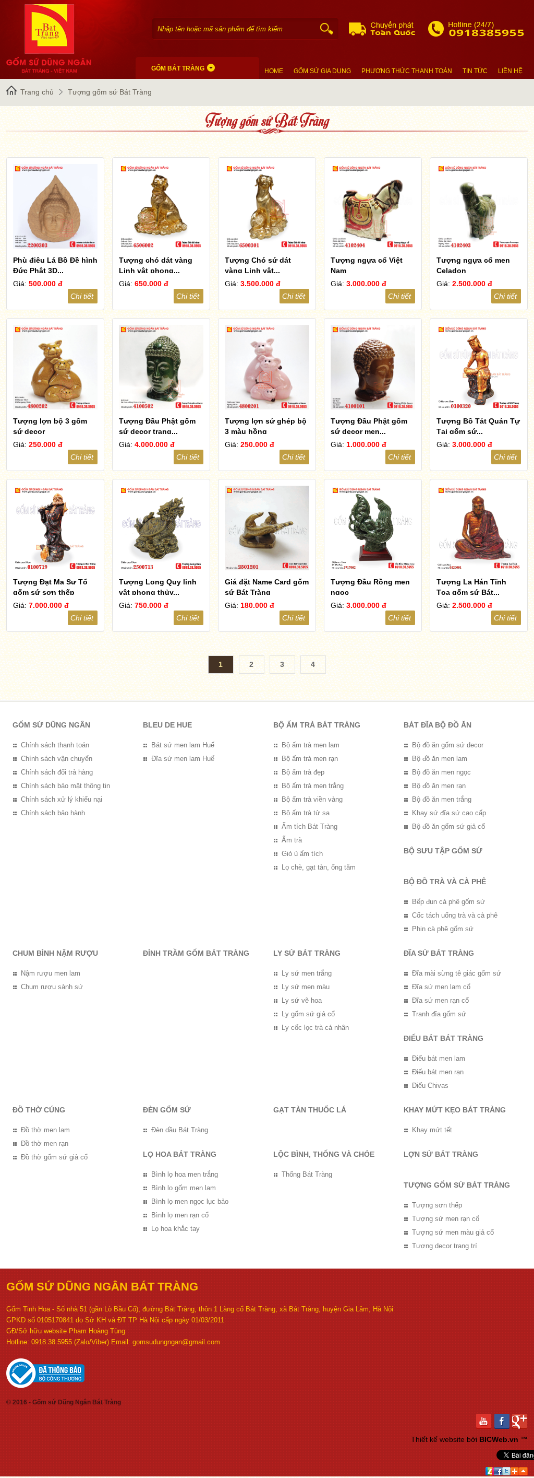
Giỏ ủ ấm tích (302, 854)
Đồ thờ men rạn (44, 1143)
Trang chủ (37, 92)
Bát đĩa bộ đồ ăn (437, 725)
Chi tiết (81, 296)
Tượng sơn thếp (437, 1205)
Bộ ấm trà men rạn (310, 759)
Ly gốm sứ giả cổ (308, 1014)
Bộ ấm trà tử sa (306, 813)
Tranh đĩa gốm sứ (439, 1014)
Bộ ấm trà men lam (310, 745)
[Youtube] (485, 1421)
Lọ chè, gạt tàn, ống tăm (319, 867)
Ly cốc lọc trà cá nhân (315, 1027)
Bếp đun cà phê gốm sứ (448, 902)
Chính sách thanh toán (55, 745)
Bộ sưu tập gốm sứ (443, 851)
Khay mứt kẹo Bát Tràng (455, 1110)
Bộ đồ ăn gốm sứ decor (447, 745)
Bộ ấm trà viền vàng (312, 799)
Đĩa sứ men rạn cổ (440, 1000)
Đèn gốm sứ (167, 1110)
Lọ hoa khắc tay (175, 1229)
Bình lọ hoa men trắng (184, 1174)
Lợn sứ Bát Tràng (441, 1154)
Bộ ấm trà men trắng (313, 786)
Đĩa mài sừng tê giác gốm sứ (456, 973)
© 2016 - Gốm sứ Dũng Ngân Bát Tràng (63, 1402)
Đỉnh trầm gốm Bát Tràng (196, 953)
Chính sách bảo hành (53, 813)
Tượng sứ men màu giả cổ (453, 1232)
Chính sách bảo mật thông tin (65, 786)
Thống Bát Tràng (307, 1174)
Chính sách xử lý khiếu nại (61, 799)
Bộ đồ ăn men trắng (441, 799)
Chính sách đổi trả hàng (57, 772)
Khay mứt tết (432, 1130)
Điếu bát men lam (438, 1058)
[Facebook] (503, 1421)
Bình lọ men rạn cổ (180, 1215)
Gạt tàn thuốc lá (309, 1110)
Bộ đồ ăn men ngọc (441, 772)
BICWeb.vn (498, 1439)
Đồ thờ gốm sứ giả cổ (54, 1157)
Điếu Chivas (430, 1085)
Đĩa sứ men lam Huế (182, 759)
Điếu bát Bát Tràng (443, 1038)
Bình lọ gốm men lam (183, 1188)
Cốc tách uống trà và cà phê (454, 915)
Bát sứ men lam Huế (182, 745)
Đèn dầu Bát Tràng (179, 1130)
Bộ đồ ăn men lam (439, 759)
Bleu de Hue (167, 725)
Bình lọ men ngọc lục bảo (189, 1201)
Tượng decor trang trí (444, 1246)
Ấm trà (292, 840)
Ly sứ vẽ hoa (302, 1000)
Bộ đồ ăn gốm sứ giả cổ (448, 826)
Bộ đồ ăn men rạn (439, 786)
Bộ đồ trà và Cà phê (445, 881)
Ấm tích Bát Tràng (309, 826)
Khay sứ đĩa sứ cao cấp (449, 813)
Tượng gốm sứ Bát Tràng (110, 92)
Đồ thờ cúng (39, 1110)
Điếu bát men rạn (438, 1072)
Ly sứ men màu (306, 987)
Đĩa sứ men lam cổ (441, 987)
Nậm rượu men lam (50, 973)
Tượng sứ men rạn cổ (445, 1219)
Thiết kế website (438, 1439)
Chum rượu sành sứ (52, 987)
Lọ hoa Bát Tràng (179, 1154)
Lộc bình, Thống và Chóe (323, 1154)
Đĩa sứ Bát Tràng (439, 953)
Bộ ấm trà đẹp (303, 772)
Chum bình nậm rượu (55, 953)
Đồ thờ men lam (45, 1130)
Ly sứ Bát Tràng (307, 953)
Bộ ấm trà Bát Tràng (316, 725)
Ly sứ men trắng (307, 973)
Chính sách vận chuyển (56, 759)
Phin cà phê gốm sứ (443, 929)
